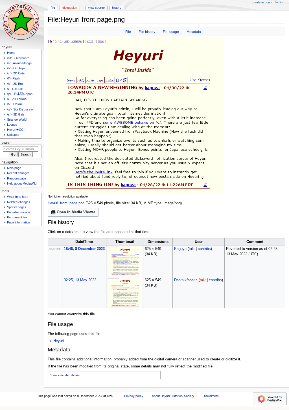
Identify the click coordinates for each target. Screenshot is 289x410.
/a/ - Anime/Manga (19, 63)
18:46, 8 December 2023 (84, 249)
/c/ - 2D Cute (16, 73)
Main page (14, 168)
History (116, 7)
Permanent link (17, 217)
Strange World (17, 119)
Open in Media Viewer (76, 212)
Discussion (69, 7)
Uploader (13, 134)
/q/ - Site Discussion (20, 109)
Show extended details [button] (65, 375)
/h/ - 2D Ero (15, 83)
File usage (171, 32)
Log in (279, 2)
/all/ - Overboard (18, 58)
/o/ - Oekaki (15, 104)
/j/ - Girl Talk (15, 88)
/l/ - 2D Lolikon (17, 99)
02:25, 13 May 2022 (80, 280)
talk (192, 249)
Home (11, 52)
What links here (17, 196)
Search (6, 142)
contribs (204, 249)
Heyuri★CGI (16, 129)
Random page (16, 178)
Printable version (18, 212)
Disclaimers (211, 396)
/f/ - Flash (13, 78)
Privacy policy (133, 396)
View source (96, 7)
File (128, 32)
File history (147, 32)
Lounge (12, 124)
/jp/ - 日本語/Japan (19, 94)
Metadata (194, 32)
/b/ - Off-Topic (16, 68)
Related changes (18, 202)
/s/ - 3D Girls (16, 114)
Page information (18, 222)
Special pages (16, 207)
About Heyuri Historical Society (173, 396)
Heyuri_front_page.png (66, 203)
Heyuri (58, 341)
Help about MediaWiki (21, 183)
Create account (262, 2)
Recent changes (18, 173)
